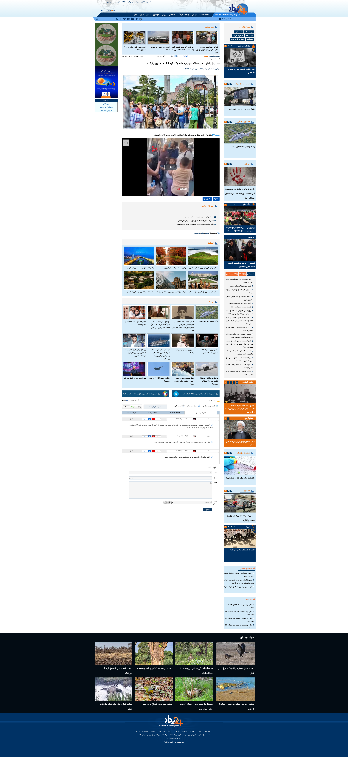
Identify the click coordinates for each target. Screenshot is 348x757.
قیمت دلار (239, 32)
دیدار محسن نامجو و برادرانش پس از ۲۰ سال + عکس (239, 329)
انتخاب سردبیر (244, 46)
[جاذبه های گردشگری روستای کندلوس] (139, 280)
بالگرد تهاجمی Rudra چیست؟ (207, 321)
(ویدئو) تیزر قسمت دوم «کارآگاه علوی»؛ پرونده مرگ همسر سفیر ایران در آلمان (160, 324)
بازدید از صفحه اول (209, 406)
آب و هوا (127, 2)
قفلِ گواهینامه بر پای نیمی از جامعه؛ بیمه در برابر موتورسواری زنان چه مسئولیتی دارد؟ (239, 344)
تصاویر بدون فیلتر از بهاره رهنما (184, 351)
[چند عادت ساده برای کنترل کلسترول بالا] (240, 465)
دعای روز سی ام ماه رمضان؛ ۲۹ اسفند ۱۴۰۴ (239, 606)
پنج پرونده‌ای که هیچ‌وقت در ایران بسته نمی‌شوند (239, 281)
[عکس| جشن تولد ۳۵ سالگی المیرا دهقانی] (134, 312)
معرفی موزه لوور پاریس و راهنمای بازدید (171, 291)
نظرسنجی (113, 2)
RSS (138, 731)
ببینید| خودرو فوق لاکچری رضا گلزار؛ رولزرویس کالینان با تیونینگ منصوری (135, 352)
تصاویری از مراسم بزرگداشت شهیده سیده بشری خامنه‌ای (241, 265)
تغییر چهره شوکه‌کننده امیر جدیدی (240, 286)
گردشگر (207, 233)
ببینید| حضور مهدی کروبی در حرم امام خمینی (240, 443)
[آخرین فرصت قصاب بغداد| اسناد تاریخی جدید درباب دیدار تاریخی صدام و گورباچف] (240, 393)
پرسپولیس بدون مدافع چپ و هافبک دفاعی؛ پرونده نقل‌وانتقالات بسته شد (240, 229)
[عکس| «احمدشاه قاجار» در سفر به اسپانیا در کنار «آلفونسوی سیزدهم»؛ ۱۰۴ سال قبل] (182, 312)
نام (216, 473)
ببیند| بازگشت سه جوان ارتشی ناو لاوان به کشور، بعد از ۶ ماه (239, 359)
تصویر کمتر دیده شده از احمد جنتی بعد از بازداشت (239, 366)
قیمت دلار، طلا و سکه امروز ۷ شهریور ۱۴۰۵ (135, 48)
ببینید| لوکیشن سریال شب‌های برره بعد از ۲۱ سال (239, 373)
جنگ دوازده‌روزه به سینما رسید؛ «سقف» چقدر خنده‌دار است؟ (183, 381)
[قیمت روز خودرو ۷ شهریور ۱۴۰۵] (158, 37)
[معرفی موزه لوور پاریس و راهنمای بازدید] (171, 280)
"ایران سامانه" (168, 742)
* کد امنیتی (215, 503)
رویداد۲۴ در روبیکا (106, 107)
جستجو (184, 731)
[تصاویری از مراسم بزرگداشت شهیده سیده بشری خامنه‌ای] (240, 250)
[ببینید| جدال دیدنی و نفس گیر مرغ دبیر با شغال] (235, 653)
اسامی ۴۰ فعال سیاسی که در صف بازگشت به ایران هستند (239, 352)
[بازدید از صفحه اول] (217, 406)
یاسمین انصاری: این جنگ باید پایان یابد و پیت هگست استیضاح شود (239, 336)
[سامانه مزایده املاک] (106, 34)
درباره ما (141, 2)
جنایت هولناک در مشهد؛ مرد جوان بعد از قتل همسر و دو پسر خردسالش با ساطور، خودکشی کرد (240, 194)
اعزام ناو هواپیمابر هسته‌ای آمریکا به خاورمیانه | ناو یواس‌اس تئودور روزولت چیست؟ (160, 354)
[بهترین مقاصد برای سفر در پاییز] (171, 256)
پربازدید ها (242, 274)
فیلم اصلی (210, 206)
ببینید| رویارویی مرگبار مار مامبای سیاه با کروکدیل (236, 706)
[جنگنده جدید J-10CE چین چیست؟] (158, 369)
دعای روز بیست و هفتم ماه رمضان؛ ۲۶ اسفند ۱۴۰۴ (239, 627)
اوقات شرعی (120, 2)
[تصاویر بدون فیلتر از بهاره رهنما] (182, 340)
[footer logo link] (171, 722)
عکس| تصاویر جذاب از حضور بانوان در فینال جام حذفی (196, 220)
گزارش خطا (212, 400)
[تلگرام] (196, 393)
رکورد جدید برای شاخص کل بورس (242, 109)
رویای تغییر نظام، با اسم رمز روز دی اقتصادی (241, 71)
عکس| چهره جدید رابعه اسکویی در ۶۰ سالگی (209, 351)
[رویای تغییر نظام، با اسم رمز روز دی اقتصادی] (240, 57)
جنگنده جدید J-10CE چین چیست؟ (159, 380)
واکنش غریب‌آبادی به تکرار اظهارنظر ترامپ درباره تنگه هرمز (239, 575)
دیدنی (251, 237)
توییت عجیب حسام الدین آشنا (241, 307)
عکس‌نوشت (248, 382)
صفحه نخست (215, 56)
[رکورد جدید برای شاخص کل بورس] (240, 96)
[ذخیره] (177, 56)
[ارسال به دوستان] (175, 56)
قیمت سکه (249, 32)
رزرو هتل (106, 103)
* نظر (215, 483)
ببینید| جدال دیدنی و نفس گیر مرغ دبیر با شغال (235, 671)
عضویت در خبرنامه (155, 406)
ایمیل (215, 478)
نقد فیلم (250, 39)
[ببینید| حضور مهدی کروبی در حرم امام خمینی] (240, 429)
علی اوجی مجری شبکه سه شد (135, 378)
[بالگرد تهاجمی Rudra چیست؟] (206, 312)
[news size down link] (180, 56)
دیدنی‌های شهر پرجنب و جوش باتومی (140, 267)
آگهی (108, 2)
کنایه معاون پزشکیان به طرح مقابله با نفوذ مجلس (239, 588)
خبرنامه (153, 731)
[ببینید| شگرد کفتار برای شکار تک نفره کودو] (113, 689)
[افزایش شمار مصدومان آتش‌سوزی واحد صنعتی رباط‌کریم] (240, 503)
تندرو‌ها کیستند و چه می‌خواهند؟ (242, 550)
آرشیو (131, 2)
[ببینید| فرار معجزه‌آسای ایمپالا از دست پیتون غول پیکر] (194, 689)
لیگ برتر (246, 204)
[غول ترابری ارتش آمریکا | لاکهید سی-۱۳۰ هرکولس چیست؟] (206, 369)
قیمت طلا (249, 35)
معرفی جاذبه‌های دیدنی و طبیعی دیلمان (203, 267)
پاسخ (131, 419)
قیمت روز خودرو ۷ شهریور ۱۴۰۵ (160, 48)
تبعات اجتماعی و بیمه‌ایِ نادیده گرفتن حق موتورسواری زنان (207, 50)
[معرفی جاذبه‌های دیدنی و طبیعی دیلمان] (203, 256)
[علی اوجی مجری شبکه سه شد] (134, 369)
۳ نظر (209, 59)
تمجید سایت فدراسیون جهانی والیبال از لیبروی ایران (239, 298)
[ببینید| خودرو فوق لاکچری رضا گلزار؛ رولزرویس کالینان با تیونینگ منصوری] (134, 340)
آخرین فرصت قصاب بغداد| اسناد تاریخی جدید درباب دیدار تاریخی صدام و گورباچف (239, 409)
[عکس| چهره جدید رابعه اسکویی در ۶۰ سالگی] (206, 340)
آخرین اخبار (250, 274)
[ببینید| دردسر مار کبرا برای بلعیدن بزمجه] (154, 653)
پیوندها (136, 2)
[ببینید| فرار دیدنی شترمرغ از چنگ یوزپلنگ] (113, 653)
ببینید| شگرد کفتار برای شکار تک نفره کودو (116, 706)
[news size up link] (186, 56)
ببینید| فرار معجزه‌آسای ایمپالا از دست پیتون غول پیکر (196, 706)
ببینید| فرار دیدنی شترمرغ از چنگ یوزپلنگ (117, 671)
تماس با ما (147, 2)
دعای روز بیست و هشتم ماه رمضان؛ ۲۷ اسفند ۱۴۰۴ (239, 620)
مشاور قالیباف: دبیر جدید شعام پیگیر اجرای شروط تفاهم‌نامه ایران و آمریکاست (239, 582)
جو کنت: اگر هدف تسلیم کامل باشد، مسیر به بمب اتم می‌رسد (183, 48)
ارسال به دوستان (192, 406)
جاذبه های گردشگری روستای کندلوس (140, 291)
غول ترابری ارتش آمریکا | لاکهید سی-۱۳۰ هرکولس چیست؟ (209, 381)
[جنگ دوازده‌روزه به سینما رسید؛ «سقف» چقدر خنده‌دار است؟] (182, 369)
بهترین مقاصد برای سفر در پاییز (175, 267)
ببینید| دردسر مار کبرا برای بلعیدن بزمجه (154, 668)
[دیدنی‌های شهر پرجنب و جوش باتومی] (139, 256)
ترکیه (202, 233)
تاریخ (248, 527)
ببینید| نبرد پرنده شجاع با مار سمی (157, 704)
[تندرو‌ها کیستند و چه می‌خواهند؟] (240, 538)
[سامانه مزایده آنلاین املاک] (106, 55)
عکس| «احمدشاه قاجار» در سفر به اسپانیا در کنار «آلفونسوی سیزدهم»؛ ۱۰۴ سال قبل (183, 326)
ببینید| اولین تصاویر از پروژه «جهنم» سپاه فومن (198, 217)
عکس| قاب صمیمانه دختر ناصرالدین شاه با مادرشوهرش (195, 224)
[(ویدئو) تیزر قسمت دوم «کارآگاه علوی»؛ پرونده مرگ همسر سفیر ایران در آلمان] (158, 312)
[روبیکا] (145, 393)
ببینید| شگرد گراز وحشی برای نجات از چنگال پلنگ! (196, 671)
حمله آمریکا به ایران (237, 39)
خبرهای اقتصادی (106, 110)
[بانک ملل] (106, 82)
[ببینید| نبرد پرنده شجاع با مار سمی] (154, 689)
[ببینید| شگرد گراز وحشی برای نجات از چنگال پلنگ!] (194, 653)
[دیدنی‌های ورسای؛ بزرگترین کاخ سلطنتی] (203, 280)
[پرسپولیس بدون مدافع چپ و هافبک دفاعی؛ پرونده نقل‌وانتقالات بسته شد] (240, 215)
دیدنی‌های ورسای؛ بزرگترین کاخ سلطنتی (203, 291)
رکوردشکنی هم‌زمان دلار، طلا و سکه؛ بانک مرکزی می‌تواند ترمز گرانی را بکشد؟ (239, 312)
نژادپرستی (197, 233)
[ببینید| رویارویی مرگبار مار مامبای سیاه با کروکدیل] (235, 689)
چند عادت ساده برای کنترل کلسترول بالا (240, 478)
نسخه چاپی (178, 406)
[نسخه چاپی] (172, 56)
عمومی (206, 56)
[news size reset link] (183, 56)
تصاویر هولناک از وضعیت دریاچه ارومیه (239, 291)
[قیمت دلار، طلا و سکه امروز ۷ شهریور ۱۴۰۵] (134, 37)
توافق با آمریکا (238, 35)
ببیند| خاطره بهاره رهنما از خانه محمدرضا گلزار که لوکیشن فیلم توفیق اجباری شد (239, 320)
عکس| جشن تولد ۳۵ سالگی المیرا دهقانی (135, 323)
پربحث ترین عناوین (232, 274)
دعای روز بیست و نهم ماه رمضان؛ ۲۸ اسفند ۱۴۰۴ (239, 613)
